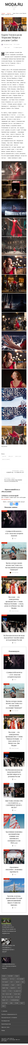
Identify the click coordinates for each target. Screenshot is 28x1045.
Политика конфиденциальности (9, 1014)
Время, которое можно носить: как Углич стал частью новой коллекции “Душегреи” (14, 566)
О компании (4, 1011)
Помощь (3, 1030)
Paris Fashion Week (7, 994)
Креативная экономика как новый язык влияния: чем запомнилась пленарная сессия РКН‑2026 (14, 837)
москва (16, 1003)
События (17, 982)
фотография (5, 1003)
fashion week (17, 994)
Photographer (20, 979)
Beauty (22, 1003)
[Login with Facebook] (11, 504)
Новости (9, 13)
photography (5, 982)
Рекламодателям (5, 1020)
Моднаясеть (13, 988)
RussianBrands (5, 985)
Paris (3, 1006)
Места (19, 988)
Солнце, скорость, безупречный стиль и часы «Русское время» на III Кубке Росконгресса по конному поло (9, 929)
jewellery (10, 456)
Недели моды (5, 988)
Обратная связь (5, 1027)
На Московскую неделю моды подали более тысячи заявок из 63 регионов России (13, 637)
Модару (13, 985)
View (13, 519)
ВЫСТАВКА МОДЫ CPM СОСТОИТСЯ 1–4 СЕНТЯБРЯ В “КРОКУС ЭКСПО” (14, 804)
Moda (23, 982)
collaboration (17, 991)
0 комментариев (18, 47)
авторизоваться (5, 499)
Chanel (11, 1003)
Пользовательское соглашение (9, 1017)
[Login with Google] (14, 504)
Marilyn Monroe (6, 459)
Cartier (4, 456)
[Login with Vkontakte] (17, 504)
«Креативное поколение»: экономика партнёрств (14, 869)
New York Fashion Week (7, 997)
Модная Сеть (5, 1000)
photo (11, 982)
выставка (17, 997)
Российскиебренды (14, 1000)
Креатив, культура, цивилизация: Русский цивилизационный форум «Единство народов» (14, 900)
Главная (3, 13)
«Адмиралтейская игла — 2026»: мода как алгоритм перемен (14, 533)
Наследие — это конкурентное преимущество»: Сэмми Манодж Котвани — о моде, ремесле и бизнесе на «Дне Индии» (14, 602)
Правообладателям (6, 1024)
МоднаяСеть (5, 979)
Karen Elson (18, 456)
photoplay (12, 979)
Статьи (9, 991)
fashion (4, 991)
